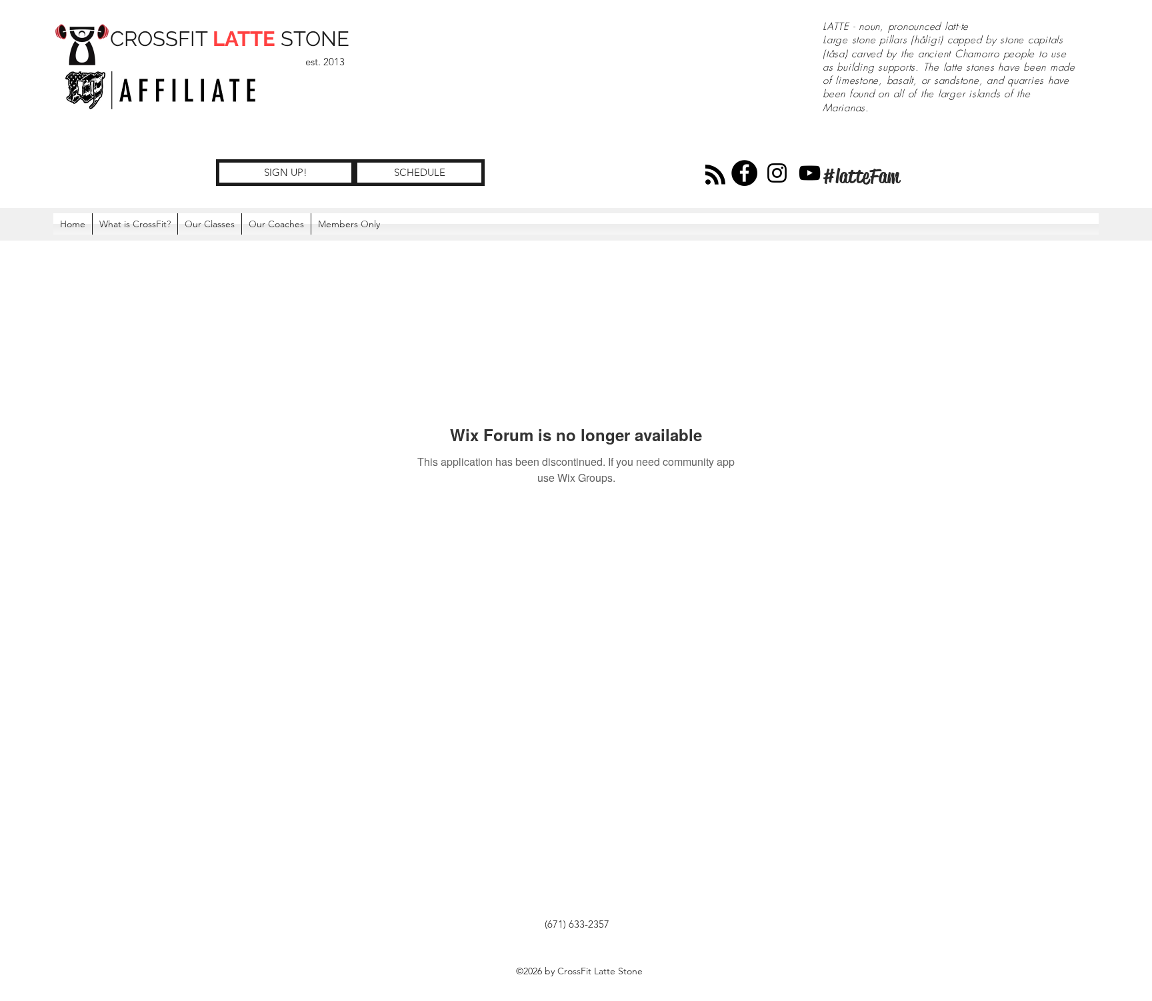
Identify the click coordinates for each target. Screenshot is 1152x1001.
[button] (349, 224)
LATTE (244, 39)
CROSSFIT (161, 39)
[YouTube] (810, 173)
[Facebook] (744, 173)
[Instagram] (777, 173)
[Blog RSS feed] (715, 175)
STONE (312, 39)
